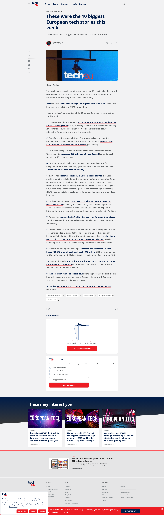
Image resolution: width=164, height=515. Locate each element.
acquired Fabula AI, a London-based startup (81, 176)
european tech (88, 295)
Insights (64, 4)
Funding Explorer (79, 4)
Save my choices (69, 385)
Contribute (105, 492)
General (32, 430)
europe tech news (105, 295)
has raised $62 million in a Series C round (79, 154)
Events (122, 487)
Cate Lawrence (34, 444)
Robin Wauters (77, 469)
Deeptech (68, 495)
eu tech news (52, 300)
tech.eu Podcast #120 (73, 274)
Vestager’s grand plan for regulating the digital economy (84, 286)
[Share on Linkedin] (29, 68)
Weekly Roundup (72, 295)
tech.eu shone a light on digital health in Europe (82, 103)
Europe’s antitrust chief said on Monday (65, 169)
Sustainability (69, 500)
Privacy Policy (124, 495)
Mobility (67, 498)
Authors (104, 489)
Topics (55, 4)
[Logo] (36, 4)
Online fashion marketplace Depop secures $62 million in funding (92, 459)
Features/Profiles (53, 11)
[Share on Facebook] (29, 61)
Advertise (105, 495)
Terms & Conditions (126, 498)
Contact (104, 500)
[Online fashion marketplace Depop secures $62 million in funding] (59, 463)
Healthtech (68, 489)
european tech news (54, 295)
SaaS (66, 492)
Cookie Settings (125, 492)
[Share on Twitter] (29, 65)
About (104, 487)
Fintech (67, 487)
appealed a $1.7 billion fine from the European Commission (88, 217)
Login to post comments (82, 348)
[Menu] (29, 4)
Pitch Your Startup (107, 498)
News (47, 4)
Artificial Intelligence (71, 503)
